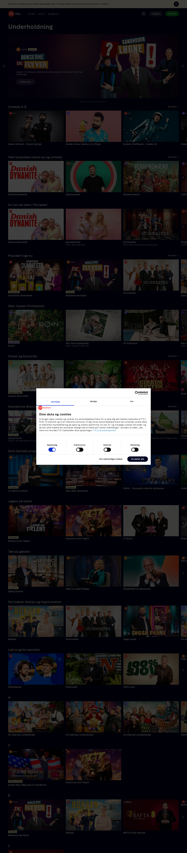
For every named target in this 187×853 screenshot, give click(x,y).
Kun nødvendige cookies (111, 459)
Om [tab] (131, 401)
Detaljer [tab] (93, 401)
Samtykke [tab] (55, 402)
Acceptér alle (137, 459)
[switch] (79, 450)
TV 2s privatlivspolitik (105, 430)
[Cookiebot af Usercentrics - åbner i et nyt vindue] (137, 393)
